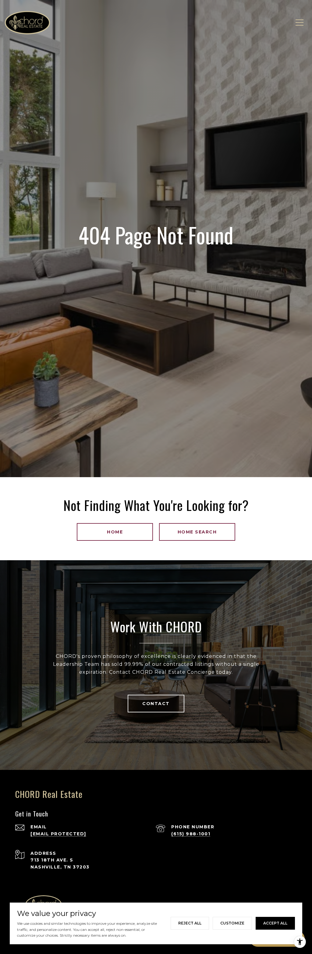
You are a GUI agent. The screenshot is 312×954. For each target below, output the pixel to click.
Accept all (275, 923)
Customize (232, 923)
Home (115, 532)
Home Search (197, 532)
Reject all (189, 923)
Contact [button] (156, 703)
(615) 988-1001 (190, 834)
